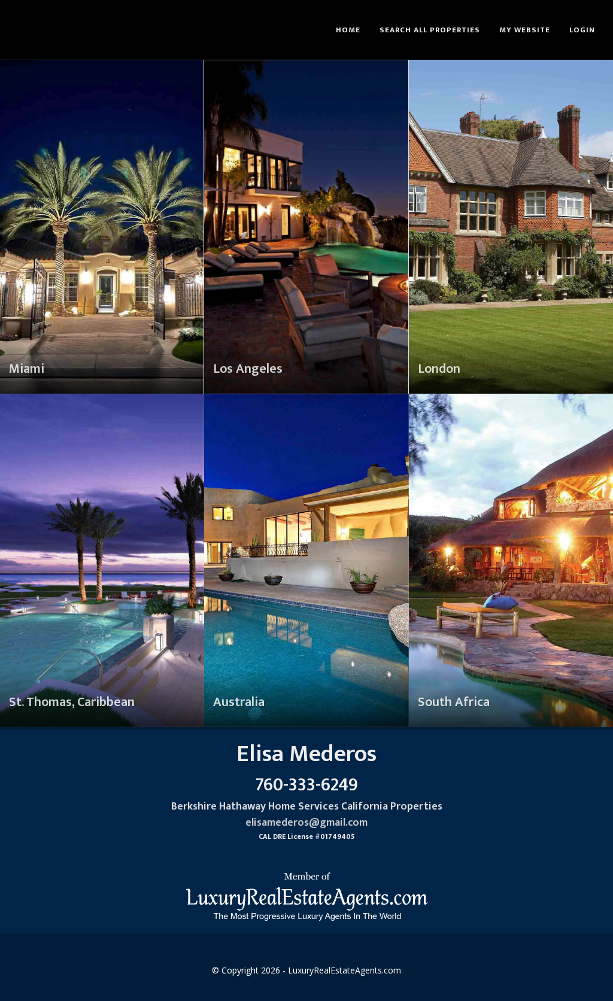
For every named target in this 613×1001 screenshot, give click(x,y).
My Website (524, 29)
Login (582, 29)
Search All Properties (430, 29)
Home (348, 29)
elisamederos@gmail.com (306, 823)
